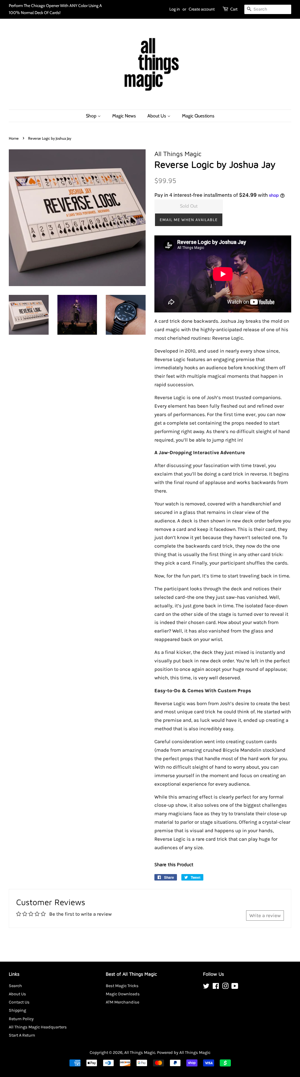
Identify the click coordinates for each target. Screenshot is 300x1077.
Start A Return (22, 1035)
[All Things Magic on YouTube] (234, 987)
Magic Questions (198, 116)
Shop (92, 116)
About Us (157, 116)
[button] (188, 220)
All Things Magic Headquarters (38, 1027)
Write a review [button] (265, 915)
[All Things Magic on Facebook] (215, 987)
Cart (234, 9)
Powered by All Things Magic (183, 1052)
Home (14, 138)
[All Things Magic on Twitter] (206, 987)
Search (15, 985)
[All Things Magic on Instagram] (225, 987)
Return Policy (21, 1018)
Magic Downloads (123, 993)
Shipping (17, 1010)
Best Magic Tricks (122, 985)
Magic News (124, 116)
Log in (174, 9)
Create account (202, 9)
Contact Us (19, 1002)
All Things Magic (139, 1052)
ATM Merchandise (122, 1002)
